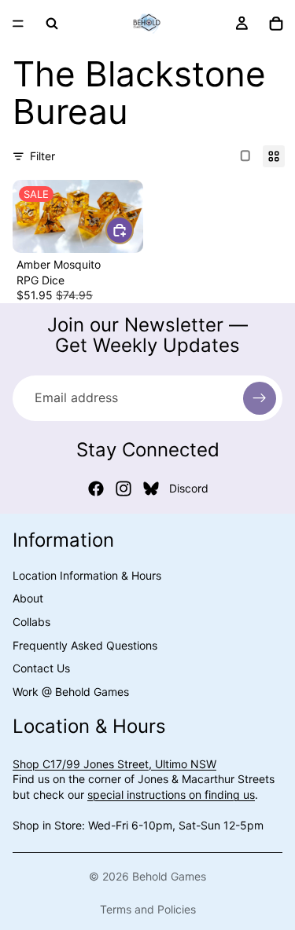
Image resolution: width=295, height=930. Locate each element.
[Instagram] (123, 488)
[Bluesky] (151, 488)
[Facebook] (96, 488)
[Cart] (276, 23)
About (28, 598)
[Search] (52, 23)
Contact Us (41, 668)
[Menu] (18, 23)
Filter (42, 156)
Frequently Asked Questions (85, 645)
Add (133, 229)
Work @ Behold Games (71, 691)
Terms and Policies (148, 909)
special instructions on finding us (171, 794)
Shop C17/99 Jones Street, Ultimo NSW (114, 764)
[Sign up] (259, 398)
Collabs (31, 621)
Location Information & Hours (87, 575)
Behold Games (169, 876)
